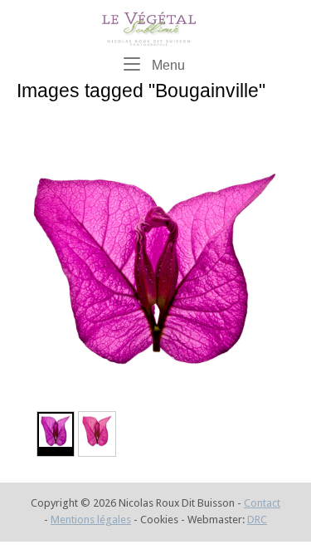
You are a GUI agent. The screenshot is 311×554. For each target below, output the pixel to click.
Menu (166, 64)
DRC (257, 519)
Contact (262, 503)
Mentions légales (91, 519)
